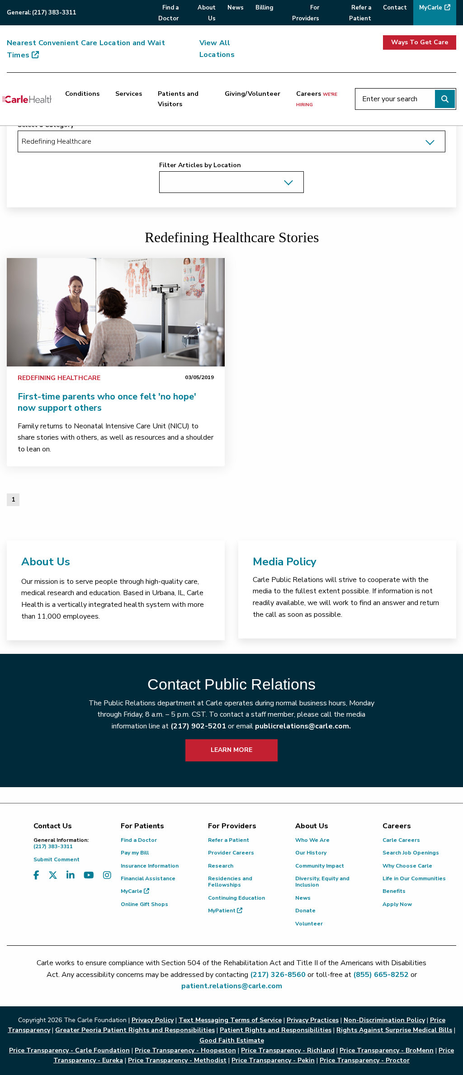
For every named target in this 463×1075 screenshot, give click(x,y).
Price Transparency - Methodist (177, 1060)
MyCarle (132, 891)
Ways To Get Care (419, 42)
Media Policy (285, 561)
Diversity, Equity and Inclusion (322, 881)
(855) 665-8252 (381, 975)
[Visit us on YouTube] (89, 875)
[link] (116, 312)
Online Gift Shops (144, 904)
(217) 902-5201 (198, 726)
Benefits (394, 891)
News (303, 897)
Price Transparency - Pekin (273, 1060)
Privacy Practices (313, 1020)
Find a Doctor (139, 840)
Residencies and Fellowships (230, 881)
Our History (310, 852)
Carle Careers (401, 840)
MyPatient (222, 910)
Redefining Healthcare (59, 378)
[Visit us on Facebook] (36, 875)
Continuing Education (236, 897)
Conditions (82, 93)
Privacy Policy (153, 1020)
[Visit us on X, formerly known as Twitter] (52, 875)
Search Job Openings (411, 852)
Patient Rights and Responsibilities (275, 1030)
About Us (45, 561)
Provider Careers (231, 852)
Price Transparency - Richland (288, 1050)
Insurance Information (150, 865)
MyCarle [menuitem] (430, 8)
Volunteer (309, 923)
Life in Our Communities (414, 878)
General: (41, 13)
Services (128, 93)
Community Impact (319, 865)
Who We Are (312, 840)
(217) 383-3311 (61, 843)
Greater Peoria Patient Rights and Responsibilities (135, 1030)
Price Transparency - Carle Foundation (69, 1050)
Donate (305, 910)
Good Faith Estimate (231, 1040)
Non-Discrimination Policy (384, 1020)
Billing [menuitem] (264, 8)
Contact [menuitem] (395, 8)
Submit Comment (56, 859)
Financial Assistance (148, 878)
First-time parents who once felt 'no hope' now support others (107, 402)
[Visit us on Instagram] (107, 875)
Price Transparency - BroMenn (387, 1050)
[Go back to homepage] (27, 99)
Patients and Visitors (178, 98)
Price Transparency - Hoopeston (185, 1050)
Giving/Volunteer (252, 93)
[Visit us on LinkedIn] (70, 875)
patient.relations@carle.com (231, 986)
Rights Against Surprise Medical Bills (394, 1030)
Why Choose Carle (407, 865)
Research (220, 865)
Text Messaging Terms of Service (230, 1020)
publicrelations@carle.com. (303, 726)
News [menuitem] (235, 8)
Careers (316, 98)
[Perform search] (445, 99)
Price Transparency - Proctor (365, 1060)
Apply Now (397, 904)
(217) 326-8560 (278, 975)
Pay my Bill (135, 852)
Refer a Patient (228, 840)
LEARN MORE (231, 750)
